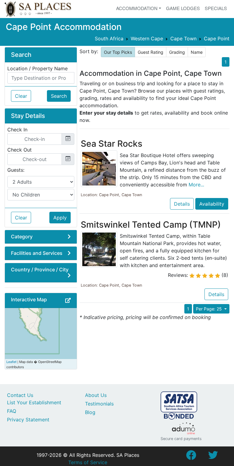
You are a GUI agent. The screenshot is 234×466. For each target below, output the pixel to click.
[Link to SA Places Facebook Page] (191, 457)
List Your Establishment (34, 402)
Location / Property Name (37, 68)
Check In (17, 130)
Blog (90, 412)
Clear (21, 96)
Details (182, 204)
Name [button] (197, 52)
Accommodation (137, 8)
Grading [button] (177, 52)
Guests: (15, 170)
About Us (96, 395)
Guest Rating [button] (150, 52)
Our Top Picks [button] (118, 52)
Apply (60, 218)
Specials (216, 8)
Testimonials (99, 404)
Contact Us (20, 395)
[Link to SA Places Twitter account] (213, 457)
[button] (68, 300)
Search (59, 96)
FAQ (11, 411)
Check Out (19, 150)
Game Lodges (183, 8)
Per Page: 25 (209, 308)
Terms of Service (87, 462)
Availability (211, 204)
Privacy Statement (28, 419)
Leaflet (11, 361)
